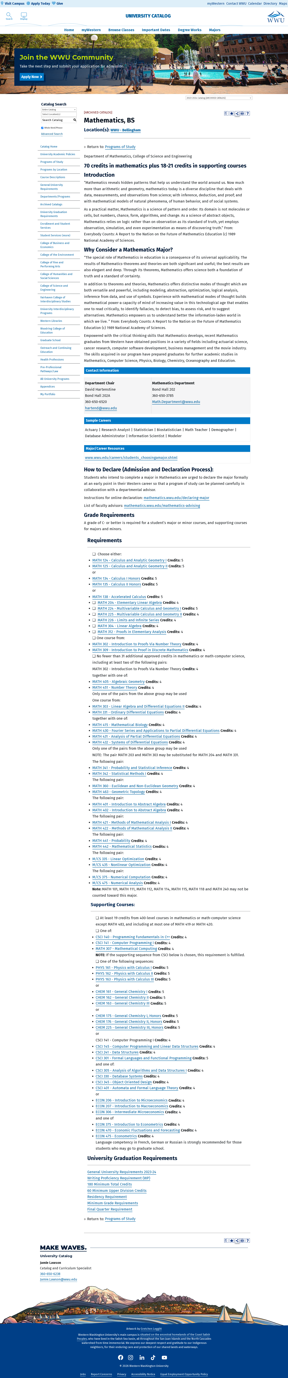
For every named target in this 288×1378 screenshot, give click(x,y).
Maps (283, 4)
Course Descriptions (52, 177)
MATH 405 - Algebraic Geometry (118, 682)
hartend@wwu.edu (101, 408)
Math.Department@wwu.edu (176, 402)
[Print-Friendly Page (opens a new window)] (242, 113)
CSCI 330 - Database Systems (119, 1076)
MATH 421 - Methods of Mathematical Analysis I (131, 822)
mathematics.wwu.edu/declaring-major (176, 498)
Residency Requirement (107, 1196)
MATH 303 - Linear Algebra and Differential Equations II (138, 706)
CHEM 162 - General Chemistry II (122, 997)
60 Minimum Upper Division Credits (116, 1190)
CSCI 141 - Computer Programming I (125, 943)
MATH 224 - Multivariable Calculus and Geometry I (139, 608)
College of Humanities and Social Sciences (56, 276)
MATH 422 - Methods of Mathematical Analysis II (132, 828)
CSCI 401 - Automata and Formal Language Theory (137, 1088)
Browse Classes (121, 30)
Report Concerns (101, 1374)
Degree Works (190, 30)
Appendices (47, 386)
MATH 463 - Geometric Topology (118, 792)
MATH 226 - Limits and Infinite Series (128, 620)
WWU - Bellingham (125, 130)
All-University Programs (54, 378)
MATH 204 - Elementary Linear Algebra (130, 602)
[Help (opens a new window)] (248, 113)
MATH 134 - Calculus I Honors (116, 578)
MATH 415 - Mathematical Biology (120, 724)
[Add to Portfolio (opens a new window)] (232, 113)
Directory (270, 4)
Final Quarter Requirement (109, 1209)
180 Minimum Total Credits (109, 1184)
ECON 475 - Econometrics (116, 1136)
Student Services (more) (55, 235)
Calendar (255, 4)
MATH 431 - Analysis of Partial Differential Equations (136, 736)
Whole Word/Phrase (53, 128)
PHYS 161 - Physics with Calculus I (124, 967)
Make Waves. (63, 1247)
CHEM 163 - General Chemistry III (123, 1003)
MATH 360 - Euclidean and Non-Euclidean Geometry (135, 786)
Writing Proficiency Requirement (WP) (118, 1178)
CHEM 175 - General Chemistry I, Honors (128, 1016)
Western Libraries (51, 320)
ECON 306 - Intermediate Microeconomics (130, 1112)
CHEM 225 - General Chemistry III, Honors (129, 1027)
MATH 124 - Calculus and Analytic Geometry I (129, 560)
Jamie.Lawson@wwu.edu (58, 1279)
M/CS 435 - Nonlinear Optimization (121, 864)
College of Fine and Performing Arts (52, 264)
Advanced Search (52, 134)
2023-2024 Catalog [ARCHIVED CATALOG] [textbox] (206, 98)
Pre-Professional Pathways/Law (50, 369)
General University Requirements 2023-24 (121, 1172)
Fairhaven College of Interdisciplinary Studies (55, 299)
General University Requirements (51, 186)
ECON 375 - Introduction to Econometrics (129, 1124)
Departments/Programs (55, 196)
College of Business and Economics (55, 245)
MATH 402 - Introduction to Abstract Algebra (129, 810)
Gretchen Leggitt (151, 1328)
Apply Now (30, 76)
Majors (214, 30)
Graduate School (50, 340)
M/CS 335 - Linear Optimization (118, 859)
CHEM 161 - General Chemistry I (121, 992)
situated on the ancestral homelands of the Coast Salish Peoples (143, 1336)
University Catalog (148, 16)
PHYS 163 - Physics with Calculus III (125, 979)
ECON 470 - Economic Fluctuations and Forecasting (138, 1130)
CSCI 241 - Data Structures (117, 1052)
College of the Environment (57, 254)
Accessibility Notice (143, 1374)
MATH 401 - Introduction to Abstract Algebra (129, 804)
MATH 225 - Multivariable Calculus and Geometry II (140, 614)
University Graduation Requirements (53, 214)
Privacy (121, 1374)
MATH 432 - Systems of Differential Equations (130, 742)
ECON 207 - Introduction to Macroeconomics (132, 1106)
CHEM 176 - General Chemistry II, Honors (129, 1021)
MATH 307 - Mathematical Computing (126, 948)
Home (69, 30)
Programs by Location (53, 169)
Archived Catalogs (51, 204)
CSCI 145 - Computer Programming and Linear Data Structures (147, 1046)
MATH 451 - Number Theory (114, 687)
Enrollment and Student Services (55, 225)
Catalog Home (48, 146)
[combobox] (219, 98)
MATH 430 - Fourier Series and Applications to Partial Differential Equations (156, 730)
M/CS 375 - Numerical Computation (121, 877)
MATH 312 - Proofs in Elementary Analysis (132, 632)
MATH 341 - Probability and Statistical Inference (132, 768)
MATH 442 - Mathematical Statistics (122, 846)
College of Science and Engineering (54, 287)
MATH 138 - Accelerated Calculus (119, 596)
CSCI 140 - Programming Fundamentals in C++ (133, 937)
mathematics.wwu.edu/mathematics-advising (162, 505)
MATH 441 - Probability (111, 840)
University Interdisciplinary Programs (57, 311)
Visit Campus (14, 4)
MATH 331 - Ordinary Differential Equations (128, 712)
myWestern (215, 4)
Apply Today (40, 4)
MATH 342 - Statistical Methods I (119, 773)
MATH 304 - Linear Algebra (120, 626)
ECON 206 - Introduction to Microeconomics (132, 1100)
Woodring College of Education (52, 330)
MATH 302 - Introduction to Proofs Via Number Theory (136, 644)
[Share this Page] (237, 113)
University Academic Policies (57, 154)
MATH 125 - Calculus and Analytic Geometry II (130, 566)
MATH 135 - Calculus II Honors (116, 584)
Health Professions (52, 359)
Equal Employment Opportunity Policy (184, 1374)
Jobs (83, 1374)
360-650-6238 (50, 1274)
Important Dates (156, 30)
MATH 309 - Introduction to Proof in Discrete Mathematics (140, 650)
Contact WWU (236, 4)
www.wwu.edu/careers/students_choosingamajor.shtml (131, 457)
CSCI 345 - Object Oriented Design (124, 1082)
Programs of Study (51, 162)
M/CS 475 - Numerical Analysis (117, 883)
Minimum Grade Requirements (112, 1203)
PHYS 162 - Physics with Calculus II (124, 973)
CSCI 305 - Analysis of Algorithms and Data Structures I (141, 1070)
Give (59, 4)
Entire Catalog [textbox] (49, 109)
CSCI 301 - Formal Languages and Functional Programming (144, 1058)
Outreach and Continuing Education (55, 350)
